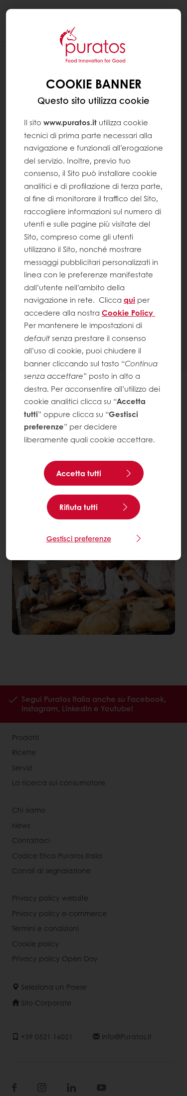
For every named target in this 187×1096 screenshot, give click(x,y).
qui (129, 299)
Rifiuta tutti (78, 507)
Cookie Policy (128, 312)
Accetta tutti (78, 473)
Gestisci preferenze (78, 538)
